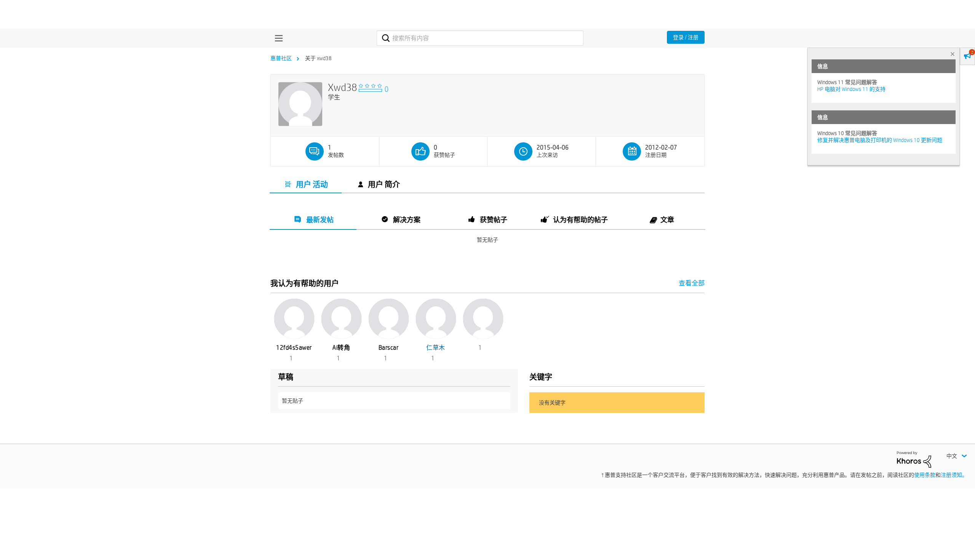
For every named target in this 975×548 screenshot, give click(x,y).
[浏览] (276, 38)
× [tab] (952, 54)
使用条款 (924, 475)
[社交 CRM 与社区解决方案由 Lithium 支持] (914, 459)
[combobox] (480, 38)
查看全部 (487, 283)
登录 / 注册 (685, 37)
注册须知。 (954, 475)
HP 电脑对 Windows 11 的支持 (851, 89)
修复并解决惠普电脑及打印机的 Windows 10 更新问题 (879, 140)
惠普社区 (281, 58)
